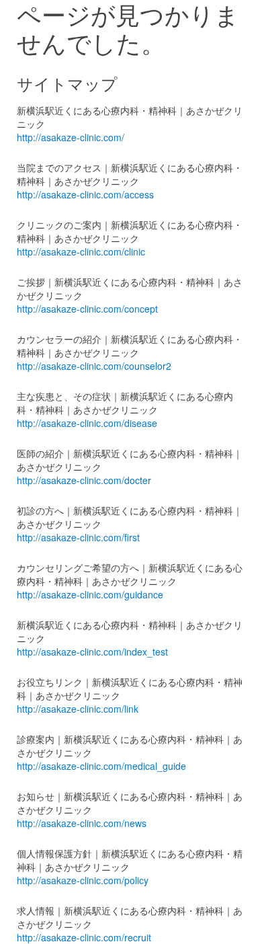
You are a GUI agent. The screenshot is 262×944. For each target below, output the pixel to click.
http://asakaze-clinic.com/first (78, 537)
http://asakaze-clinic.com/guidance (90, 594)
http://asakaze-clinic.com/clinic (81, 251)
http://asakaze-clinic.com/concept (87, 308)
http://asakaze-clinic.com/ (70, 137)
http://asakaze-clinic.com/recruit (84, 937)
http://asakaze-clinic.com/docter (84, 480)
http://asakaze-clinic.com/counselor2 (94, 365)
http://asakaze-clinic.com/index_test (92, 651)
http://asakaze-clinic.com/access (85, 194)
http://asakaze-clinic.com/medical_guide (101, 766)
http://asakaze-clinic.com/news (81, 823)
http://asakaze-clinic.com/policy (82, 880)
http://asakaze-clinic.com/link (77, 708)
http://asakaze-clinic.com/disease (87, 423)
